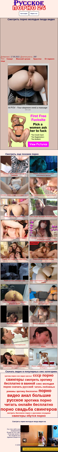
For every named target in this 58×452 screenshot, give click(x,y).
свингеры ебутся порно (29, 415)
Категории (24, 13)
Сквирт (10, 59)
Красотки (37, 59)
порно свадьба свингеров (29, 409)
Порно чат (33, 13)
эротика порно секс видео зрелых (18, 376)
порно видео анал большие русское (29, 395)
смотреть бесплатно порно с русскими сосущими (28, 413)
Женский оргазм (23, 59)
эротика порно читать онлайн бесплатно (28, 402)
